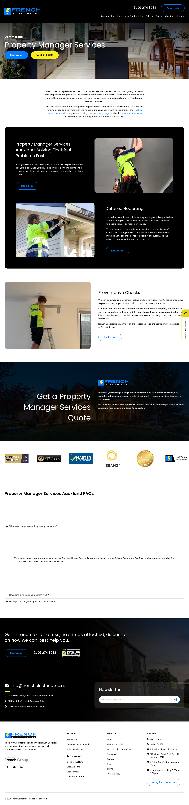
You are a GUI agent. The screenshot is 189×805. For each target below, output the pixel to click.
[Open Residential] (113, 16)
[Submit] (172, 699)
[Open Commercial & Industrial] (142, 16)
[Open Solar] (152, 16)
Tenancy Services (133, 113)
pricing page (103, 113)
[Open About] (173, 16)
